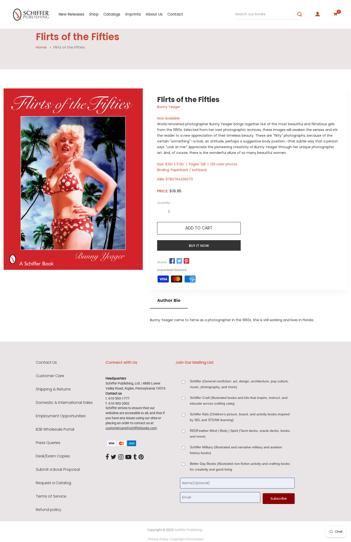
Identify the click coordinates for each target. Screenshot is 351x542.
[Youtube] (128, 457)
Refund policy (48, 510)
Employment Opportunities (61, 416)
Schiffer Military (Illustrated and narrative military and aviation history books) (236, 450)
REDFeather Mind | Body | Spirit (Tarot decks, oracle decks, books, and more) (240, 433)
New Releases (71, 14)
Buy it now (199, 245)
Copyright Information (186, 539)
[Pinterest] (141, 457)
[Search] (299, 14)
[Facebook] (107, 457)
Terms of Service (51, 496)
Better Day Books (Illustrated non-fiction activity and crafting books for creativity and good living (240, 466)
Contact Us (46, 362)
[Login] (317, 14)
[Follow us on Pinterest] (186, 261)
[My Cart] (335, 14)
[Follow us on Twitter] (179, 261)
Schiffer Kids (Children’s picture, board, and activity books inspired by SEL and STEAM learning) (240, 417)
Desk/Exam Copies (53, 456)
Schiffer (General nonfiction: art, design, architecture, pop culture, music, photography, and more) (239, 384)
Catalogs (111, 14)
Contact (175, 14)
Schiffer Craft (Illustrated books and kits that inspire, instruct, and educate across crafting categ (238, 400)
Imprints (133, 14)
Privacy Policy (158, 539)
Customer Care (50, 376)
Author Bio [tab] (169, 300)
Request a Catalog (53, 483)
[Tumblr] (135, 457)
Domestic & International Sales (64, 403)
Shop (94, 14)
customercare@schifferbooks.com (131, 428)
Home (41, 47)
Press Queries (48, 443)
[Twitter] (113, 457)
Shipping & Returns (53, 389)
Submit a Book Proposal (58, 470)
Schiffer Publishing (188, 530)
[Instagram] (120, 457)
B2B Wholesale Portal (55, 429)
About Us (154, 14)
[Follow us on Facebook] (172, 261)
